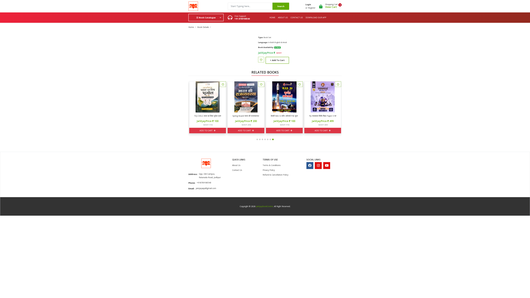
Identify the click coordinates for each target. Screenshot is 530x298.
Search (280, 6)
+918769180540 (204, 182)
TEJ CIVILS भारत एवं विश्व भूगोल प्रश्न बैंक (207, 116)
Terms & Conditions (272, 165)
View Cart (331, 7)
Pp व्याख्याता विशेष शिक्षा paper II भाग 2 (322, 116)
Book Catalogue (207, 17)
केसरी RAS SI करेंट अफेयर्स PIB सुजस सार (284, 116)
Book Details (203, 27)
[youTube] (327, 165)
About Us (283, 17)
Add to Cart (277, 60)
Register (311, 7)
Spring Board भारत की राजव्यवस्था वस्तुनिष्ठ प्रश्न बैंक (245, 116)
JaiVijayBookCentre (264, 206)
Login (308, 4)
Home (272, 17)
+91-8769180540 (242, 19)
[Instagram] (318, 165)
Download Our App (316, 17)
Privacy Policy (269, 170)
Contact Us (297, 17)
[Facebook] (310, 165)
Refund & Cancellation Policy (275, 174)
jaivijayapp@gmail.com (206, 188)
